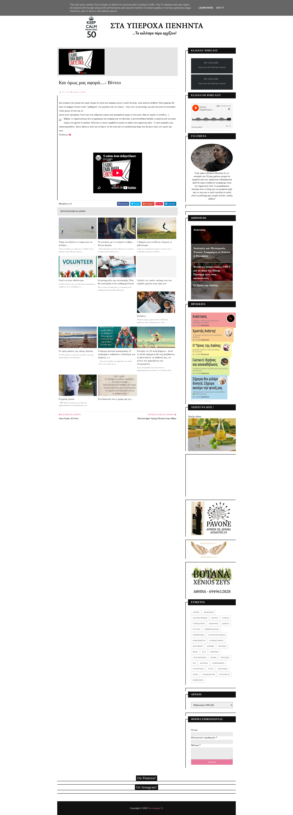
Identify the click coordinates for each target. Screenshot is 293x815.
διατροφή (213, 624)
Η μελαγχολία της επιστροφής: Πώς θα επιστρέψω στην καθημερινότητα (116, 282)
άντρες (196, 612)
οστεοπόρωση (199, 657)
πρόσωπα (225, 657)
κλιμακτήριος (217, 640)
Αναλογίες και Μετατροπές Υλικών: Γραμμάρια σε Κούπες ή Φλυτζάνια (211, 252)
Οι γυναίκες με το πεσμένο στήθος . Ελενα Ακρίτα (116, 243)
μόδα (195, 652)
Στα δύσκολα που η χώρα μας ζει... (115, 399)
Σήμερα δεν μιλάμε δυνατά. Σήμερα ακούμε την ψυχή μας (207, 383)
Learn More (206, 7)
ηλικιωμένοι (199, 640)
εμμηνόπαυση (211, 629)
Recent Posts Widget (200, 401)
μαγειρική (198, 646)
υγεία (210, 669)
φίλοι (195, 674)
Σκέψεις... (142, 316)
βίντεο (214, 618)
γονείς (225, 618)
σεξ (194, 663)
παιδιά (82, 92)
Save (160, 204)
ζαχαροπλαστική (216, 635)
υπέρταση (222, 669)
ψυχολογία (224, 674)
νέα (204, 652)
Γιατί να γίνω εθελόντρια (71, 280)
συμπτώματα (218, 663)
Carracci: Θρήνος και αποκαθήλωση (205, 362)
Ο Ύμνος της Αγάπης (205, 285)
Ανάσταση (199, 229)
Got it (220, 7)
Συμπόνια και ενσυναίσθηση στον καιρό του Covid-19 (216, 130)
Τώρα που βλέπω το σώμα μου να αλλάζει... (75, 243)
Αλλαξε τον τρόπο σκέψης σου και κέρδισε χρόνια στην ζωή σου (154, 282)
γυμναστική (199, 624)
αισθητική (209, 612)
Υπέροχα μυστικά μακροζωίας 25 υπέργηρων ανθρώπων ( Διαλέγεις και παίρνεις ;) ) (117, 354)
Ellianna (194, 130)
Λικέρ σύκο (194, 416)
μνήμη (210, 646)
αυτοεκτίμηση (200, 618)
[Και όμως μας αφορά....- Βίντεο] (82, 61)
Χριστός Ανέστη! (204, 331)
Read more (205, 325)
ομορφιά (214, 652)
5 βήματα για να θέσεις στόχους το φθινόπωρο (154, 243)
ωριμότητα (198, 680)
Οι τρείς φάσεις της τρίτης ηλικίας (76, 351)
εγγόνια (76, 92)
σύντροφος (198, 669)
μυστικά (222, 646)
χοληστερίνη (208, 674)
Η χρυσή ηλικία (66, 399)
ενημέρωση (198, 635)
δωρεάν (225, 624)
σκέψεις (204, 663)
